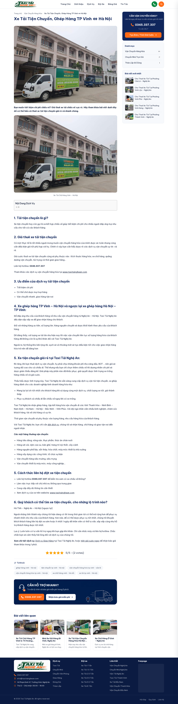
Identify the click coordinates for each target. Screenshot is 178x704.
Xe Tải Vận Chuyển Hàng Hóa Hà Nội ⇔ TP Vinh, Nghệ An (78, 640)
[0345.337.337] (154, 4)
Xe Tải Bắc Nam (116, 682)
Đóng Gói (57, 682)
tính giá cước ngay (90, 541)
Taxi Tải (56, 665)
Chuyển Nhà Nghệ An (118, 670)
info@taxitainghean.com (28, 678)
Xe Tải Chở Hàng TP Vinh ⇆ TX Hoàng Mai (25, 640)
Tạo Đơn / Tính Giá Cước (142, 35)
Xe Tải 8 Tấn (86, 686)
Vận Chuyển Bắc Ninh (119, 690)
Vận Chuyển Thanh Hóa (120, 686)
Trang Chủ (65, 4)
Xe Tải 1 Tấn (86, 665)
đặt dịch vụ (53, 424)
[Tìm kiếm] (161, 4)
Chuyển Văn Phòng (61, 674)
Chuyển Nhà (58, 670)
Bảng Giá (112, 4)
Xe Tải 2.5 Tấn (87, 674)
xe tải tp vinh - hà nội (88, 573)
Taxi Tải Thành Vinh (118, 678)
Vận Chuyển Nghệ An (119, 665)
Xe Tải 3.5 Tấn (87, 678)
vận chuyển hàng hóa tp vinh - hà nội (32, 573)
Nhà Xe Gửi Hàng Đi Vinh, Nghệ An (51, 639)
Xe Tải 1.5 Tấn (87, 670)
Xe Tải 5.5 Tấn (87, 682)
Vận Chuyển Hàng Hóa (33, 13)
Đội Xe (101, 4)
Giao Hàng (57, 678)
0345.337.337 (23, 675)
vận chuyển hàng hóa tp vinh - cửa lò (85, 568)
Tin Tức (124, 4)
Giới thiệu (78, 4)
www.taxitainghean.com (75, 272)
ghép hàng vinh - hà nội (26, 568)
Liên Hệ (161, 700)
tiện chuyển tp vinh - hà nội (52, 568)
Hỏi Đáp (143, 700)
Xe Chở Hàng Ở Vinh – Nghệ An (104, 639)
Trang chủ (18, 13)
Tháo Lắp (57, 686)
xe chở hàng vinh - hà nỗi (63, 573)
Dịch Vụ (90, 4)
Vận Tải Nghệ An (117, 674)
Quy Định (152, 700)
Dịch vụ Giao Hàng (44, 541)
